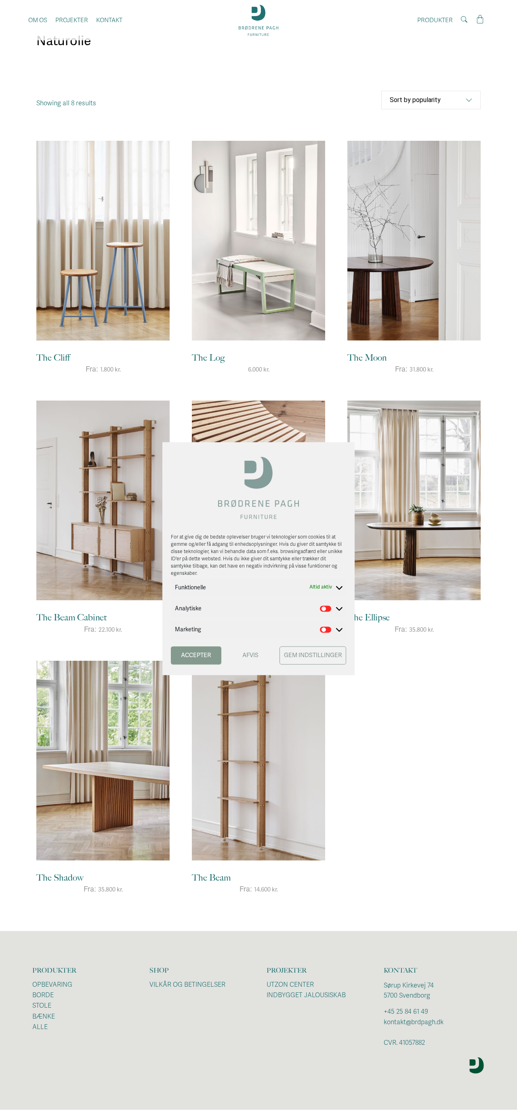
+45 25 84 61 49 (406, 1012)
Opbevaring (52, 985)
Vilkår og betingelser (187, 985)
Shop (159, 970)
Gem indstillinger (313, 655)
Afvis (250, 655)
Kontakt (109, 20)
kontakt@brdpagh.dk (413, 1022)
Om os (37, 20)
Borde (43, 995)
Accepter (196, 655)
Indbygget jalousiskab (306, 995)
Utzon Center (290, 985)
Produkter (435, 20)
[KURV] (480, 19)
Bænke (43, 1017)
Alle (40, 1027)
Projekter (71, 20)
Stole (41, 1006)
